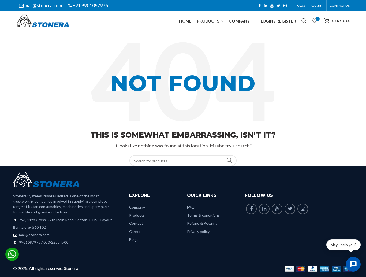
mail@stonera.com (43, 5)
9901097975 (29, 242)
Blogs (134, 239)
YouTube (272, 5)
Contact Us (340, 5)
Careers (136, 231)
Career (317, 5)
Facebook (259, 5)
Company (137, 207)
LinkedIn (265, 5)
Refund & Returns (202, 223)
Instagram (285, 5)
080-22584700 (55, 242)
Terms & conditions (203, 215)
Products (137, 215)
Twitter (278, 5)
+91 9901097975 (90, 5)
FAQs (301, 5)
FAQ (191, 207)
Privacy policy (198, 231)
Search (229, 160)
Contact (136, 223)
